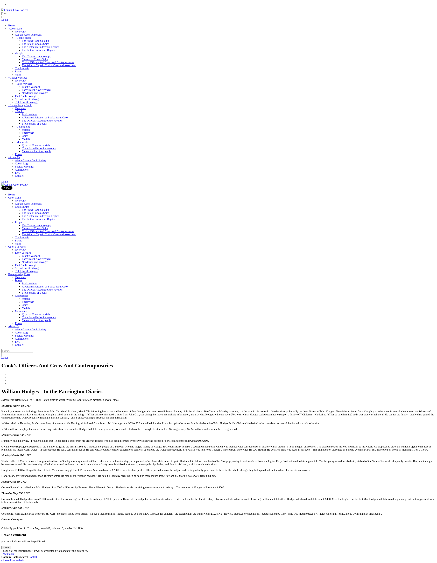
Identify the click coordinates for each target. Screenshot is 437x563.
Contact (33, 557)
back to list (8, 553)
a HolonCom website (12, 560)
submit (6, 547)
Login (4, 19)
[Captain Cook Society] (14, 10)
